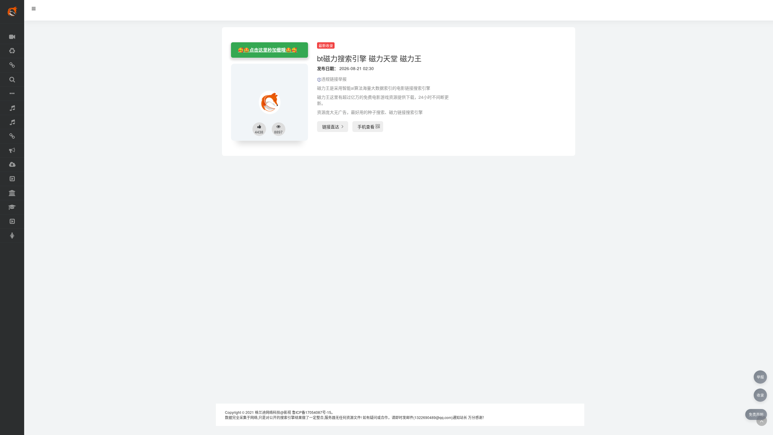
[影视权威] (12, 193)
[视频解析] (12, 136)
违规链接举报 (334, 79)
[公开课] (12, 207)
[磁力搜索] (12, 79)
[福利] (12, 236)
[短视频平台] (12, 221)
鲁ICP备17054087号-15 (311, 412)
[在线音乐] (12, 108)
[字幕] (12, 94)
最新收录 (326, 45)
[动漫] (12, 51)
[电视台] (12, 179)
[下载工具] (12, 165)
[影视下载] (12, 65)
